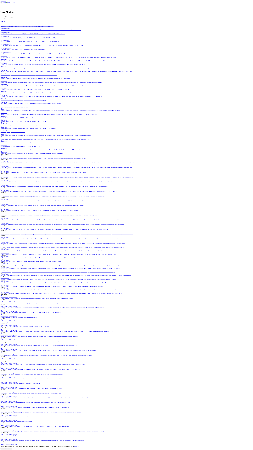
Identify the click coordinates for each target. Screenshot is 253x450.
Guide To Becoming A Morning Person (9, 297)
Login (2, 3)
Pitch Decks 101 (4, 105)
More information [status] (8, 448)
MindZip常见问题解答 (6, 28)
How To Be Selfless (5, 157)
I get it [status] (2, 448)
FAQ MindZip (4, 56)
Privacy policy (77, 446)
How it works (3, 1)
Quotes (3, 21)
